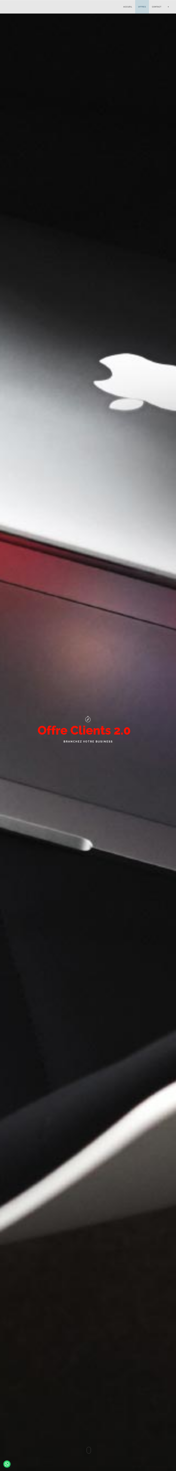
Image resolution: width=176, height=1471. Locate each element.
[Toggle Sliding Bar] (168, 7)
